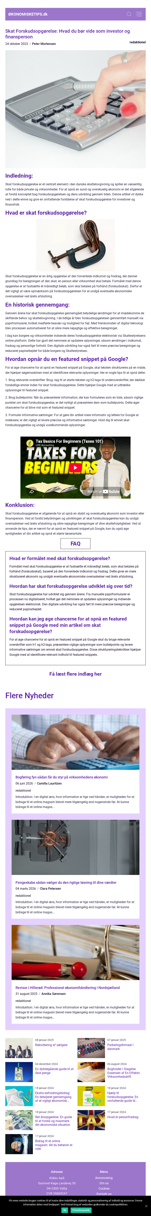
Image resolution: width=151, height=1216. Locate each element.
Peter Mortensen (44, 44)
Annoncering (104, 1178)
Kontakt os (104, 1194)
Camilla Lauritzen (49, 783)
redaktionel (138, 42)
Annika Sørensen (53, 994)
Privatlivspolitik (81, 1210)
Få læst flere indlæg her (75, 674)
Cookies (104, 1188)
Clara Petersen (50, 888)
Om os (104, 1183)
